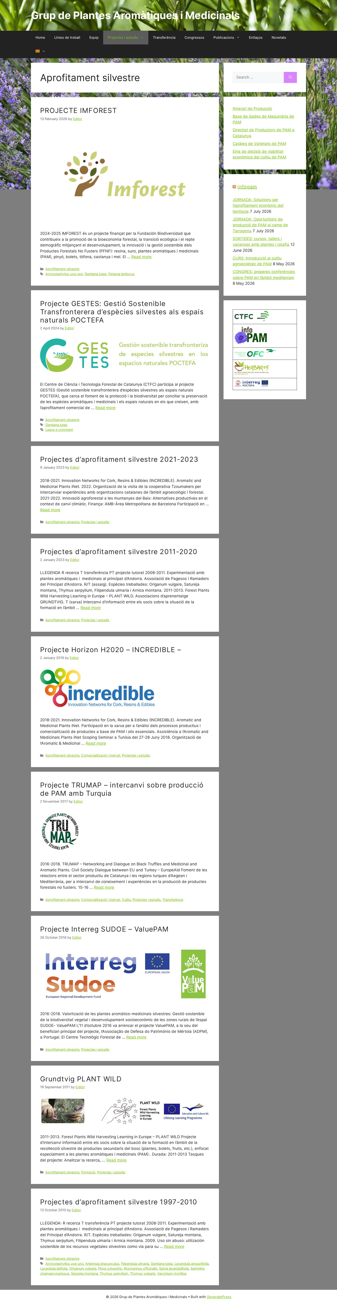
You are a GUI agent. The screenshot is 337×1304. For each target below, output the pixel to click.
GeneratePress (219, 1297)
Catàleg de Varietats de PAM (259, 143)
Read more (141, 256)
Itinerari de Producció (252, 108)
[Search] (290, 77)
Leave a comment (59, 430)
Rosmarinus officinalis (140, 1268)
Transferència (164, 37)
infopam (247, 186)
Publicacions (223, 37)
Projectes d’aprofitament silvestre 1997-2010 (118, 1202)
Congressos (194, 37)
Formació (88, 1172)
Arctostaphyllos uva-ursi (64, 1264)
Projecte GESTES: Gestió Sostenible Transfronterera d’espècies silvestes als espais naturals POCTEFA (122, 311)
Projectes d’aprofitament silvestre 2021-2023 (119, 459)
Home (40, 37)
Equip (94, 37)
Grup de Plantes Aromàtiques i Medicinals (135, 15)
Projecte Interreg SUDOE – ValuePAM (104, 929)
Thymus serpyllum (114, 1273)
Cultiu (126, 900)
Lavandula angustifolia (191, 1264)
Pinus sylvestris (110, 1268)
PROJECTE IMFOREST (78, 110)
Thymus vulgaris (142, 1273)
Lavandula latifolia (53, 1268)
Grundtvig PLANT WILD (81, 1079)
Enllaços (255, 37)
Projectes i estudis (123, 37)
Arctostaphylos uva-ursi (64, 274)
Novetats (279, 37)
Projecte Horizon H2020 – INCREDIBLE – (110, 649)
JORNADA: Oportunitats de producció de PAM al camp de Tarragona (260, 225)
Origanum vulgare (82, 1268)
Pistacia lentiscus (121, 274)
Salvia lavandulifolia (174, 1268)
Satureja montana (84, 1273)
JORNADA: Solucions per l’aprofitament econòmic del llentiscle (258, 205)
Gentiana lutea (95, 274)
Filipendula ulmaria (135, 1264)
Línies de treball (67, 37)
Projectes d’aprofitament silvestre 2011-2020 (118, 551)
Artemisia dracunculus (102, 1264)
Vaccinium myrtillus (172, 1273)
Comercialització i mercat (100, 755)
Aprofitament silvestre (62, 269)
